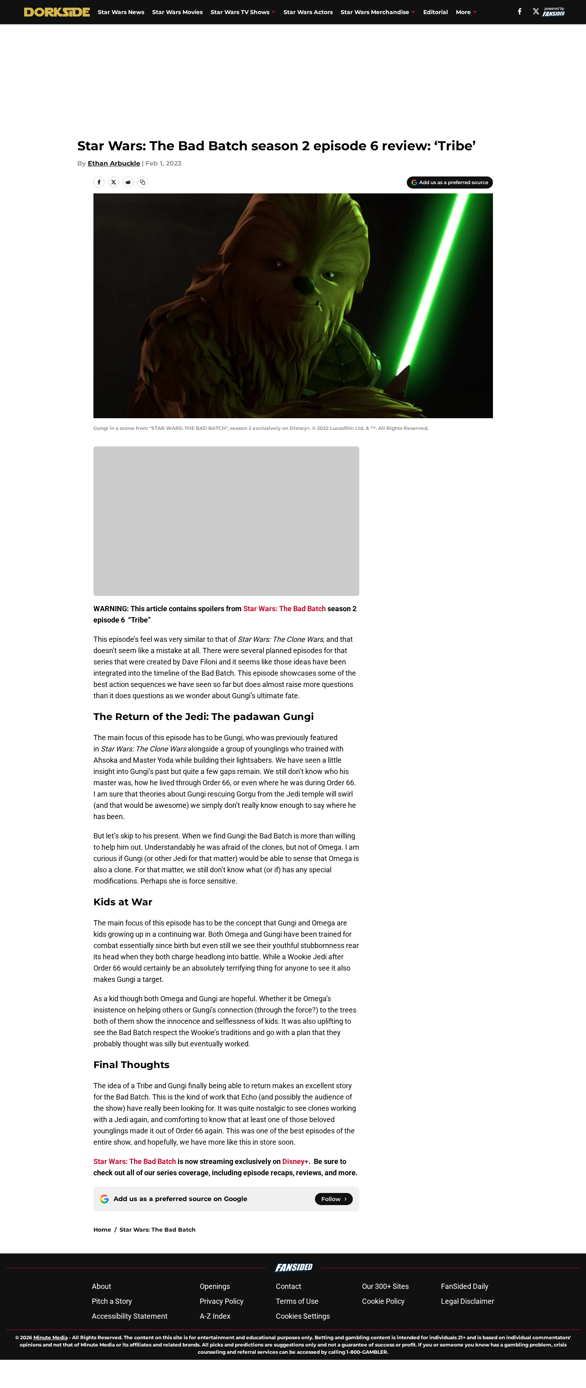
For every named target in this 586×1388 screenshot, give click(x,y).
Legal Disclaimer (467, 1301)
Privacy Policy (222, 1301)
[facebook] (520, 11)
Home (102, 1229)
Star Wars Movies (177, 12)
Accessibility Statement (130, 1316)
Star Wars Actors (308, 12)
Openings (215, 1286)
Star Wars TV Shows (240, 12)
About (101, 1286)
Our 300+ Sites (385, 1286)
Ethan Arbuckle (114, 163)
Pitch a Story (112, 1301)
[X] (536, 11)
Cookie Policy (383, 1301)
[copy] (142, 182)
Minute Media (50, 1337)
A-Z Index (215, 1316)
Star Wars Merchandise (375, 12)
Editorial (435, 12)
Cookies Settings (303, 1316)
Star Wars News (121, 12)
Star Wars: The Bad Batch (158, 1229)
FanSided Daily (465, 1286)
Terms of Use (297, 1301)
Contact (288, 1286)
